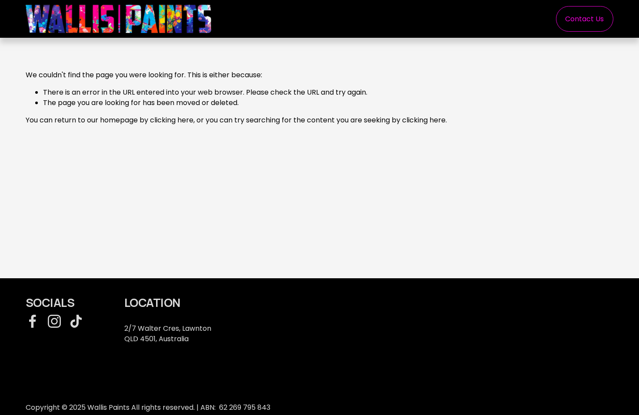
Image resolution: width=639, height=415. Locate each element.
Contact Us (584, 19)
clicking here (171, 120)
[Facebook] (33, 321)
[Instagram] (54, 321)
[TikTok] (76, 321)
